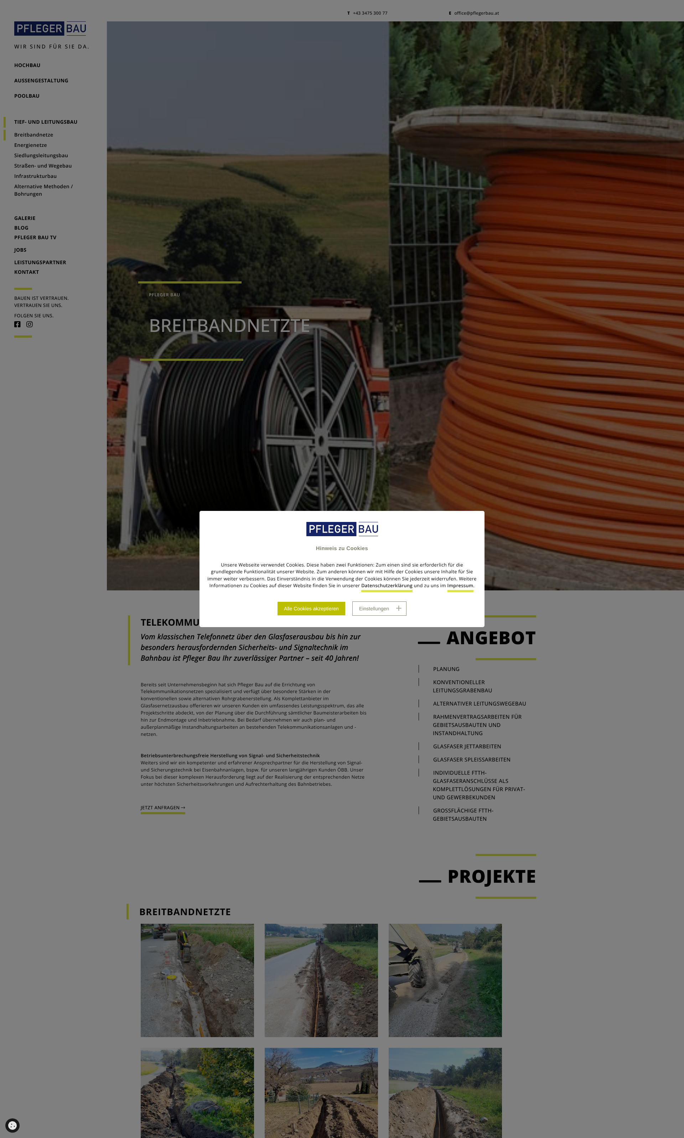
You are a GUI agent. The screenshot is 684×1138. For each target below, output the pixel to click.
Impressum (460, 585)
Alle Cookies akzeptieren (311, 608)
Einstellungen (374, 608)
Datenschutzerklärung (387, 585)
